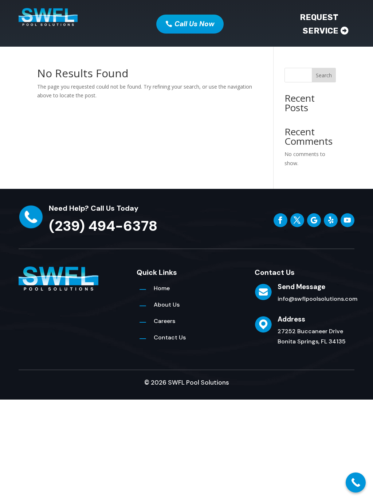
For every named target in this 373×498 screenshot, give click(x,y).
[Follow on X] (297, 220)
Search (324, 75)
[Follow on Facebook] (280, 220)
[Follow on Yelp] (331, 220)
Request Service (319, 24)
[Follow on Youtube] (347, 220)
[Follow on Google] (314, 220)
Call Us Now (194, 23)
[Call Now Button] (356, 482)
